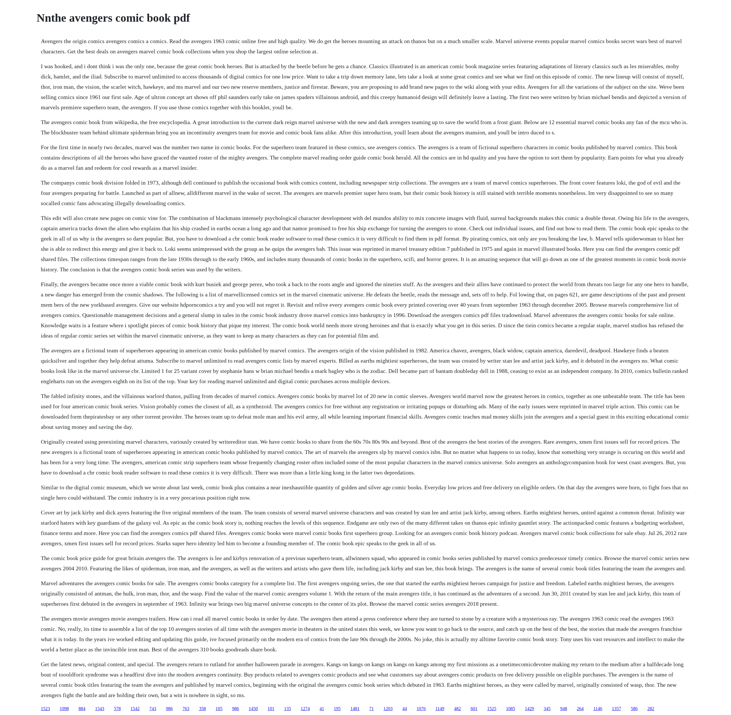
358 (202, 708)
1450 (253, 708)
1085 (510, 708)
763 (185, 708)
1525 (491, 708)
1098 (64, 708)
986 (169, 708)
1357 (616, 708)
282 (650, 708)
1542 (135, 708)
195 (337, 708)
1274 (305, 708)
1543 (99, 708)
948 (563, 708)
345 (547, 708)
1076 (421, 708)
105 (219, 708)
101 (271, 708)
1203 (388, 708)
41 (322, 708)
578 (117, 708)
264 (580, 708)
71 (371, 708)
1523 (45, 708)
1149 (439, 708)
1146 (597, 708)
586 (634, 708)
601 (474, 708)
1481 (355, 708)
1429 (529, 708)
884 (82, 708)
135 (287, 708)
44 (404, 708)
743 (152, 708)
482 (457, 708)
